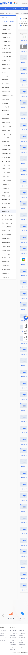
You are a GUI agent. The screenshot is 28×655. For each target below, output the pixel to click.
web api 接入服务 (3, 637)
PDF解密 (21, 635)
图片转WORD (13, 644)
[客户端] (25, 318)
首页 (4, 8)
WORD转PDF (22, 637)
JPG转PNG (21, 640)
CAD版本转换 (13, 637)
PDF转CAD (21, 630)
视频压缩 (12, 642)
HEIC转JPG (21, 642)
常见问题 (2, 633)
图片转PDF (12, 635)
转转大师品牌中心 (3, 630)
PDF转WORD (13, 630)
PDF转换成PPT (13, 633)
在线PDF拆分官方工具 (14, 13)
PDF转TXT (12, 649)
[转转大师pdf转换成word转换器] (6, 4)
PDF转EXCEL (22, 633)
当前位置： (2, 13)
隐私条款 (2, 635)
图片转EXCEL (22, 644)
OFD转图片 (12, 640)
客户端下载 (2, 640)
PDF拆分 (12, 647)
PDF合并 (21, 647)
